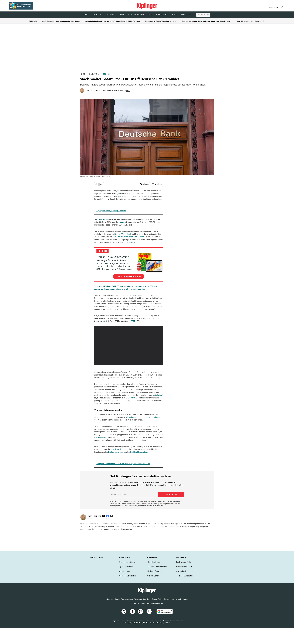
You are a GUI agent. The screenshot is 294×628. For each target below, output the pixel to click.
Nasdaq (122, 222)
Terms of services (139, 501)
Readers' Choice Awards (157, 569)
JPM (133, 321)
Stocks (106, 74)
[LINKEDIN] (108, 515)
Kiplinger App (124, 574)
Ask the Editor (152, 578)
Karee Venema (94, 90)
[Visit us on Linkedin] (149, 613)
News (128, 91)
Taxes (121, 15)
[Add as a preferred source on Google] (163, 613)
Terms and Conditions (142, 601)
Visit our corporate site (175, 623)
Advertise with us (182, 601)
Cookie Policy (169, 601)
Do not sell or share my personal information (147, 605)
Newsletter (158, 184)
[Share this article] (96, 184)
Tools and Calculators (184, 578)
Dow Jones (103, 219)
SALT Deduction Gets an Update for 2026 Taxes (61, 21)
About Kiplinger (153, 564)
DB (118, 194)
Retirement (97, 15)
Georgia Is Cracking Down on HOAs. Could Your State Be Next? (206, 21)
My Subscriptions (126, 569)
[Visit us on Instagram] (140, 613)
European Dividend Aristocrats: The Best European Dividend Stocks (123, 464)
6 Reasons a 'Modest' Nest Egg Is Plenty (161, 21)
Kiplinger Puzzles (154, 574)
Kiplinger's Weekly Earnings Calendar (111, 211)
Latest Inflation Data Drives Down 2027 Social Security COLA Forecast (112, 21)
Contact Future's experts (124, 601)
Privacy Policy (157, 601)
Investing (110, 15)
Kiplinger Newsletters (127, 578)
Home (82, 74)
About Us (109, 601)
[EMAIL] (112, 515)
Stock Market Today (184, 564)
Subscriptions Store (127, 564)
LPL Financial (131, 398)
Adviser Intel (162, 15)
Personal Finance (136, 15)
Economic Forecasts (184, 569)
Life (150, 15)
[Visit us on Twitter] (123, 613)
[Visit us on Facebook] (132, 613)
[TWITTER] (104, 515)
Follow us (145, 184)
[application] (128, 345)
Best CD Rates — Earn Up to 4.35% (250, 21)
